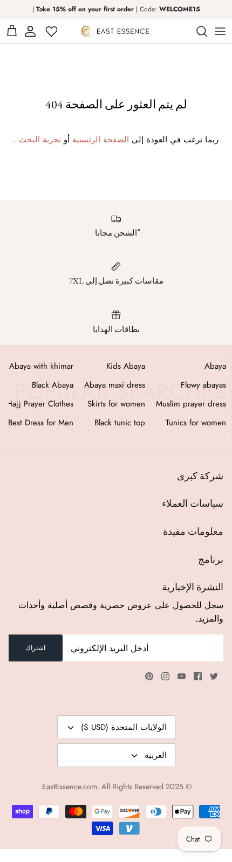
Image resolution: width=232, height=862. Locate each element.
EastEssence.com (69, 786)
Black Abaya (52, 385)
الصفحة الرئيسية (100, 140)
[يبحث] (196, 31)
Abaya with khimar (41, 366)
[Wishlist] (52, 31)
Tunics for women (196, 423)
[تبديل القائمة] (220, 31)
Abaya (215, 366)
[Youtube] (182, 676)
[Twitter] (214, 676)
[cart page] (12, 31)
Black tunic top (119, 423)
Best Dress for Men (40, 423)
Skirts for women (116, 404)
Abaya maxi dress (114, 385)
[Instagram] (165, 676)
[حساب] (32, 31)
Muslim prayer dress (191, 404)
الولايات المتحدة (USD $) (124, 727)
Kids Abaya (125, 366)
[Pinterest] (149, 676)
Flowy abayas (203, 385)
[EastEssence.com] (115, 31)
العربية (156, 755)
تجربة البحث (40, 140)
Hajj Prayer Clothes (39, 404)
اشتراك (35, 648)
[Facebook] (198, 676)
